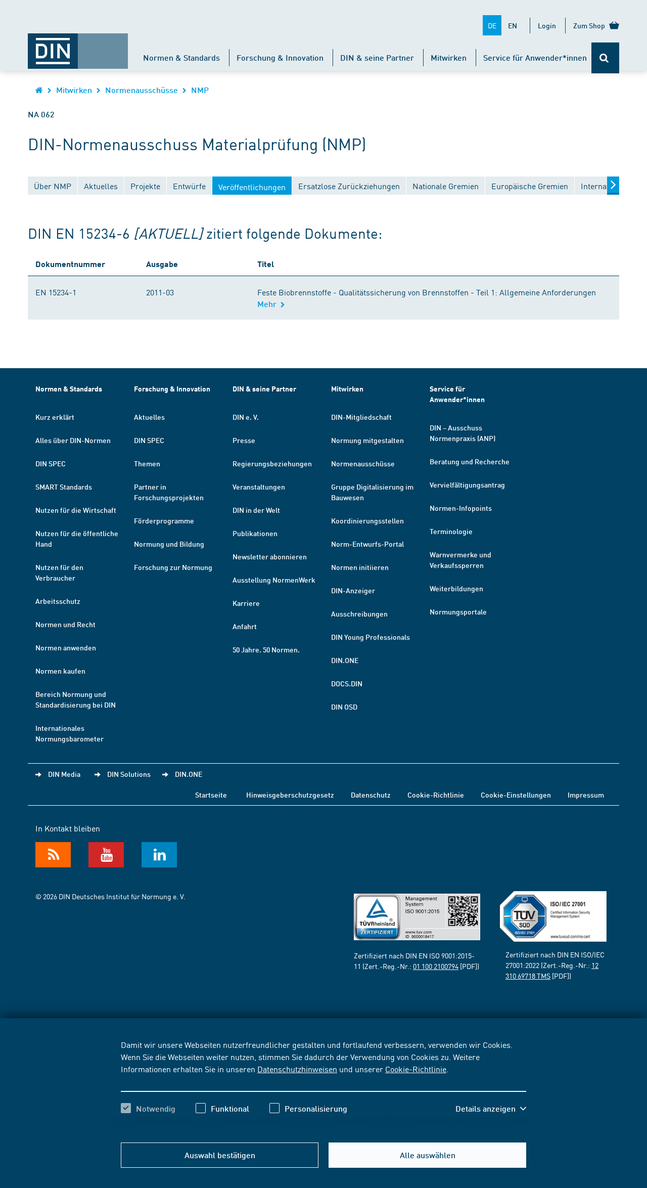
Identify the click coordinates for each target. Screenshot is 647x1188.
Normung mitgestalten (367, 440)
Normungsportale (458, 611)
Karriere (246, 602)
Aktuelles (149, 416)
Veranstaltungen (259, 486)
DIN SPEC (50, 463)
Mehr (269, 304)
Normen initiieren (360, 566)
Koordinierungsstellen (367, 520)
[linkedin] (159, 854)
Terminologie (451, 531)
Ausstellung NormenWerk (274, 579)
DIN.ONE (344, 660)
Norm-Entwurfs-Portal (367, 543)
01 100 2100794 (435, 966)
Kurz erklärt (54, 416)
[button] (490, 1109)
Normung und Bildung (169, 543)
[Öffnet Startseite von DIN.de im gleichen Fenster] (77, 46)
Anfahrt (245, 626)
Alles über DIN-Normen (73, 440)
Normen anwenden (65, 647)
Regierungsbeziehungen (272, 463)
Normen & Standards (181, 57)
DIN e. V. (246, 416)
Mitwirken (449, 57)
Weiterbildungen (456, 588)
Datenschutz (371, 794)
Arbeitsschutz (57, 600)
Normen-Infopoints (461, 507)
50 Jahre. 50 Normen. (266, 649)
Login (547, 25)
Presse (244, 440)
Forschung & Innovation (280, 57)
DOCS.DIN (346, 683)
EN (512, 25)
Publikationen (255, 533)
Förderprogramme (164, 520)
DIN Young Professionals (370, 636)
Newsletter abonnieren (270, 556)
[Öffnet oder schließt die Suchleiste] (605, 57)
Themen (147, 463)
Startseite (211, 794)
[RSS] (53, 854)
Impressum (586, 794)
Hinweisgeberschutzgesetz (290, 794)
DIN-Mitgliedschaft (361, 416)
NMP (200, 90)
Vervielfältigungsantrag (467, 484)
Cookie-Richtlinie (415, 1068)
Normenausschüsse (141, 90)
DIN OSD (344, 706)
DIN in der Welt (256, 509)
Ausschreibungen (359, 613)
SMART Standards (63, 486)
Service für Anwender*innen (535, 57)
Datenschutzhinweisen (297, 1068)
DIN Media (64, 773)
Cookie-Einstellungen (516, 794)
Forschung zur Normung (173, 566)
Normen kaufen (60, 670)
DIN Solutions (129, 773)
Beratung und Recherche (470, 461)
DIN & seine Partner (377, 57)
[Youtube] (106, 854)
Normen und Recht (65, 624)
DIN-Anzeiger (353, 590)
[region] (323, 1085)
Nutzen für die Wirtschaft (75, 509)
